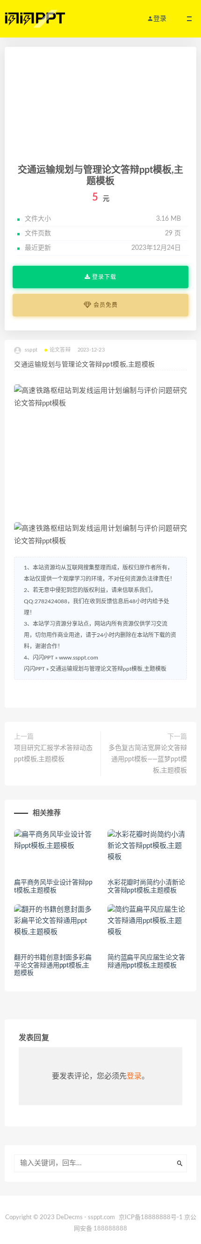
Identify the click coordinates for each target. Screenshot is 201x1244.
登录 (134, 1076)
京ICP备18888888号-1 (151, 1217)
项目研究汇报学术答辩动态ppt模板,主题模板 (53, 754)
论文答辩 (60, 349)
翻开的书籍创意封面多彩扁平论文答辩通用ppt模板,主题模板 (53, 965)
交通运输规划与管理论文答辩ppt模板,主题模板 (108, 669)
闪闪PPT (34, 669)
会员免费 (105, 305)
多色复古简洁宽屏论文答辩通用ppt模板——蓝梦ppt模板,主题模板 (147, 759)
